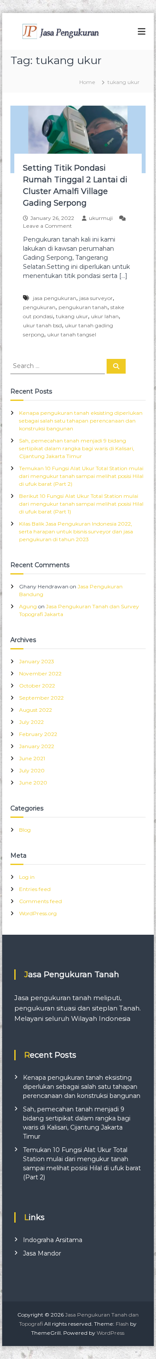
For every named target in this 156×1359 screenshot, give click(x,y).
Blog (25, 829)
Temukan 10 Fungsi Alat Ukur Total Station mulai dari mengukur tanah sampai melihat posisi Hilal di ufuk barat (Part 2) (81, 476)
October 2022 (37, 685)
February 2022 (38, 734)
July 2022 (31, 722)
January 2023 (36, 661)
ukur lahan (105, 316)
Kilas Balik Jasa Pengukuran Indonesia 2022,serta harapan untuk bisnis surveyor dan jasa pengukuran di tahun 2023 (76, 531)
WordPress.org (38, 913)
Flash (122, 1323)
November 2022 (40, 673)
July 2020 (32, 770)
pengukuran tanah (82, 307)
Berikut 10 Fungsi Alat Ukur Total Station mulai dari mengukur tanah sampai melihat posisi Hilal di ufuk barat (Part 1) (81, 504)
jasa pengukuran (54, 298)
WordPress (110, 1333)
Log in (27, 877)
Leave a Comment (47, 226)
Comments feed (40, 901)
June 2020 (33, 782)
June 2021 (32, 758)
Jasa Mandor (42, 1253)
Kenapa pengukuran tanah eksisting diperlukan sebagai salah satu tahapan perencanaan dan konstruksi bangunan (81, 421)
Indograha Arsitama (52, 1240)
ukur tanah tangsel (71, 334)
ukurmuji (101, 218)
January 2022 (36, 746)
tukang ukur (72, 316)
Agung (28, 606)
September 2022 (41, 697)
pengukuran (39, 307)
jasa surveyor (96, 298)
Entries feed (35, 889)
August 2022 (35, 710)
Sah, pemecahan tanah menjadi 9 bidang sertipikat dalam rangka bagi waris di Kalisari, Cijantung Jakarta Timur (76, 448)
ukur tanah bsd (42, 325)
